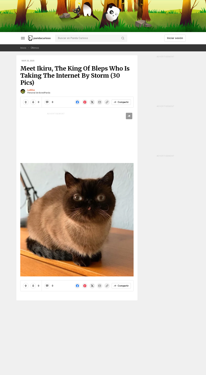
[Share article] (129, 116)
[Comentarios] (47, 102)
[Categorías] (22, 38)
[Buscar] (122, 38)
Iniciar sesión (175, 38)
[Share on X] (92, 102)
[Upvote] (25, 102)
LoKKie (31, 90)
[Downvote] (33, 102)
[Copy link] (107, 102)
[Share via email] (99, 102)
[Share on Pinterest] (85, 102)
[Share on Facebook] (77, 102)
